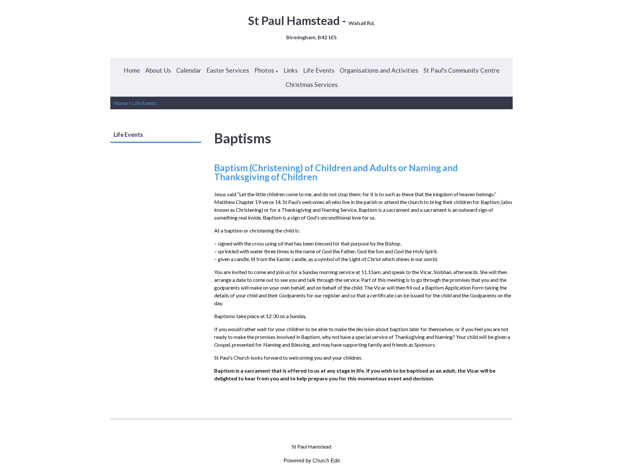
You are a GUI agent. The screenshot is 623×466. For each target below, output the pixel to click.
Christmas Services (312, 84)
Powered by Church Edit (312, 460)
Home (132, 70)
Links (291, 70)
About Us (158, 70)
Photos (264, 70)
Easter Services (227, 70)
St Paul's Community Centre (461, 70)
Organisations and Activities (379, 70)
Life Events (319, 70)
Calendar (188, 70)
